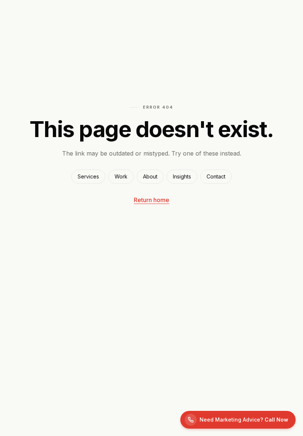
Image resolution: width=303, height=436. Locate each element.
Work (121, 176)
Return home (151, 200)
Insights (182, 176)
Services (88, 176)
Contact (216, 176)
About (150, 176)
